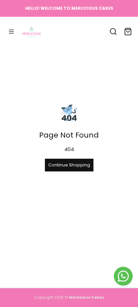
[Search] (113, 31)
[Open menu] (11, 31)
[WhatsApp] (123, 276)
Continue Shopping (69, 165)
